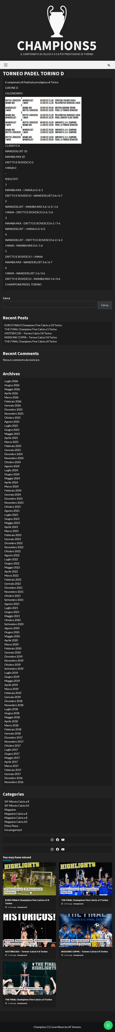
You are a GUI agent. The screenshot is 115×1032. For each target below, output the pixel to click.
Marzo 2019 (11, 688)
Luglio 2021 (11, 608)
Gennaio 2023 (12, 539)
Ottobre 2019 (12, 664)
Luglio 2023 (11, 514)
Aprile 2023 (11, 527)
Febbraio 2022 (12, 579)
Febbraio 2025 (12, 446)
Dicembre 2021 (13, 587)
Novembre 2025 (13, 413)
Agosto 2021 (11, 603)
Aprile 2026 (11, 393)
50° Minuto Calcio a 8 (16, 801)
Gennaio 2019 (12, 697)
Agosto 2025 (11, 421)
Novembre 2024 (13, 458)
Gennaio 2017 (12, 774)
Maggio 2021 (12, 616)
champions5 (22, 907)
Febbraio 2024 (12, 490)
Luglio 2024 (11, 470)
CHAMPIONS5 (57, 45)
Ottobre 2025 (12, 417)
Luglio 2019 (11, 672)
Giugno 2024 (11, 474)
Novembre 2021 (13, 591)
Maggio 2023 (12, 522)
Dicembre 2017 (13, 737)
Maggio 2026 (12, 389)
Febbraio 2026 (12, 401)
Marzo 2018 (11, 725)
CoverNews (57, 1027)
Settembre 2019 (13, 668)
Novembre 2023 (13, 502)
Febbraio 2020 (12, 648)
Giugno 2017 (11, 753)
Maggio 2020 (12, 636)
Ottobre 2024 (12, 462)
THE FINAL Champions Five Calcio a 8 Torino (30, 341)
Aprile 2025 (11, 437)
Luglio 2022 (11, 559)
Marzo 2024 (11, 486)
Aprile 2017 (11, 761)
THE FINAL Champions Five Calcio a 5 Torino (30, 329)
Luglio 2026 (11, 381)
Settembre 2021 (13, 599)
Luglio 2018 (11, 709)
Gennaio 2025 (12, 450)
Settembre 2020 (13, 624)
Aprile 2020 (11, 640)
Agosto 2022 (11, 555)
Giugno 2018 (11, 713)
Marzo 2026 (11, 397)
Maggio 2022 (12, 567)
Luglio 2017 (11, 749)
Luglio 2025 (11, 425)
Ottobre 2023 (12, 506)
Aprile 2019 (11, 684)
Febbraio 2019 (12, 693)
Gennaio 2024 (12, 494)
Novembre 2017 (13, 741)
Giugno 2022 (11, 563)
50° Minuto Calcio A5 (16, 805)
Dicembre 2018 (13, 701)
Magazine (10, 809)
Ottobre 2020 (12, 620)
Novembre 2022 (13, 547)
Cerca (6, 298)
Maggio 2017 (12, 757)
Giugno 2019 (11, 676)
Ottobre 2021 (12, 595)
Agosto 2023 (11, 510)
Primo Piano (11, 825)
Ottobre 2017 (12, 745)
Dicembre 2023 (13, 498)
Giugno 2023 (11, 518)
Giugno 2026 (11, 385)
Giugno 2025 (11, 429)
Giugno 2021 (11, 612)
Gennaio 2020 (12, 652)
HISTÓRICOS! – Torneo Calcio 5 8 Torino (28, 333)
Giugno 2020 (11, 632)
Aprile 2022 (11, 571)
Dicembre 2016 (13, 778)
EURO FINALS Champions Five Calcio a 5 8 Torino (33, 325)
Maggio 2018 (12, 717)
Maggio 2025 (12, 433)
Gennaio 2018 (12, 733)
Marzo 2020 (11, 644)
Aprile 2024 (11, 482)
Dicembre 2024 (13, 454)
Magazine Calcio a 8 (15, 813)
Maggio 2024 (12, 478)
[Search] (109, 65)
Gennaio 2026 (12, 405)
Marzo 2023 (11, 531)
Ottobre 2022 (12, 551)
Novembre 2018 (13, 705)
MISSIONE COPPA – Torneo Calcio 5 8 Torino (30, 337)
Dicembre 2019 (13, 656)
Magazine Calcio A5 (15, 821)
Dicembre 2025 (13, 409)
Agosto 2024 (11, 466)
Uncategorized (13, 829)
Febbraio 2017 (12, 769)
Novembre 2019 (13, 660)
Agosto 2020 (11, 628)
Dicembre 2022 (13, 543)
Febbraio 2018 (12, 729)
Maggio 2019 (12, 680)
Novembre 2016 (13, 782)
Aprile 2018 (11, 721)
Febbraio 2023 (12, 535)
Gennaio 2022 (12, 583)
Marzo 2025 (11, 441)
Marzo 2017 (11, 765)
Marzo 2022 (11, 575)
